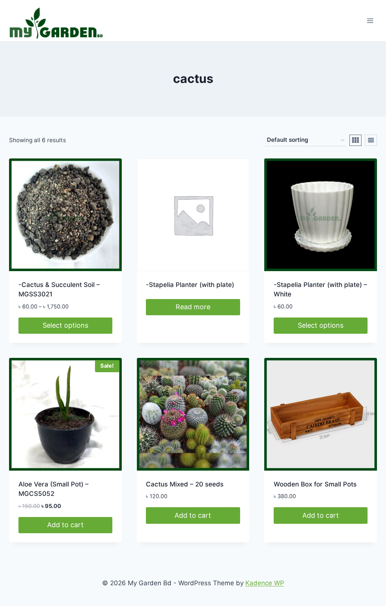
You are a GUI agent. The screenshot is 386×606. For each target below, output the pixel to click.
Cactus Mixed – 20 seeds (185, 484)
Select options (65, 325)
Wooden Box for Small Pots (315, 484)
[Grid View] (355, 140)
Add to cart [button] (65, 525)
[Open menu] (370, 20)
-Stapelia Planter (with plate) (190, 284)
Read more (193, 307)
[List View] (371, 140)
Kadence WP (264, 583)
